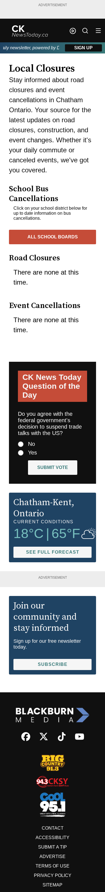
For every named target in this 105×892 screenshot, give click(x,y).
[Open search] (85, 30)
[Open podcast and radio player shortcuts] (72, 31)
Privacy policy (52, 875)
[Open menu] (98, 30)
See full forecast (52, 552)
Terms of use (52, 866)
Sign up (83, 47)
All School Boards (52, 236)
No (31, 444)
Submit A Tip (52, 847)
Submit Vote (52, 467)
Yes (32, 452)
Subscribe (52, 664)
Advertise (52, 856)
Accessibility (52, 837)
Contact (53, 828)
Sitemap (52, 885)
